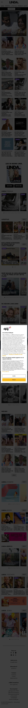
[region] (14, 354)
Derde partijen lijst (5, 371)
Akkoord (14, 379)
